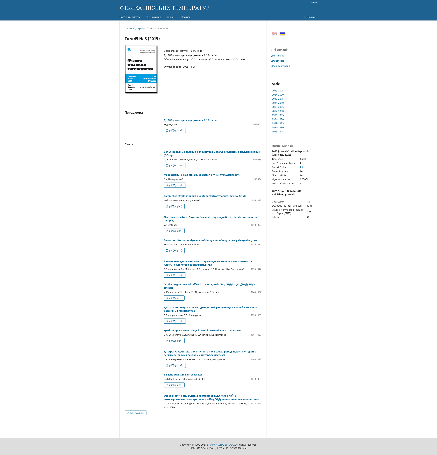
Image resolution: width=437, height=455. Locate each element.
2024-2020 (278, 94)
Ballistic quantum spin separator (183, 374)
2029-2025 (278, 90)
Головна (129, 28)
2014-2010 (278, 102)
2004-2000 (278, 111)
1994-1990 (278, 119)
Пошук (311, 17)
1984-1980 (278, 127)
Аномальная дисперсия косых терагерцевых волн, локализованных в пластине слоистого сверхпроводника (208, 263)
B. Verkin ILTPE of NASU (220, 444)
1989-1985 (278, 123)
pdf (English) (175, 206)
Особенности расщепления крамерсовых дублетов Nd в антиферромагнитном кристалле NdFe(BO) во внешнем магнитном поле (211, 397)
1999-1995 (278, 115)
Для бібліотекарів (280, 65)
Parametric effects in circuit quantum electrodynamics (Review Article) (205, 196)
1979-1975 (278, 131)
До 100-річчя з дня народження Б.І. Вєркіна (190, 120)
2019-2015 (278, 98)
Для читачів (277, 55)
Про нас (186, 17)
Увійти (314, 2)
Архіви (141, 28)
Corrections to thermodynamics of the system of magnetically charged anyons (210, 240)
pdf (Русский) (176, 130)
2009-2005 (278, 107)
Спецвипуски (153, 17)
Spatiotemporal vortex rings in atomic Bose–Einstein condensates (203, 330)
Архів (169, 17)
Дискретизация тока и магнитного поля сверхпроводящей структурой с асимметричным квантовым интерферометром (210, 353)
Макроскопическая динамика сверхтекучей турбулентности (202, 174)
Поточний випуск (129, 17)
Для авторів (277, 60)
